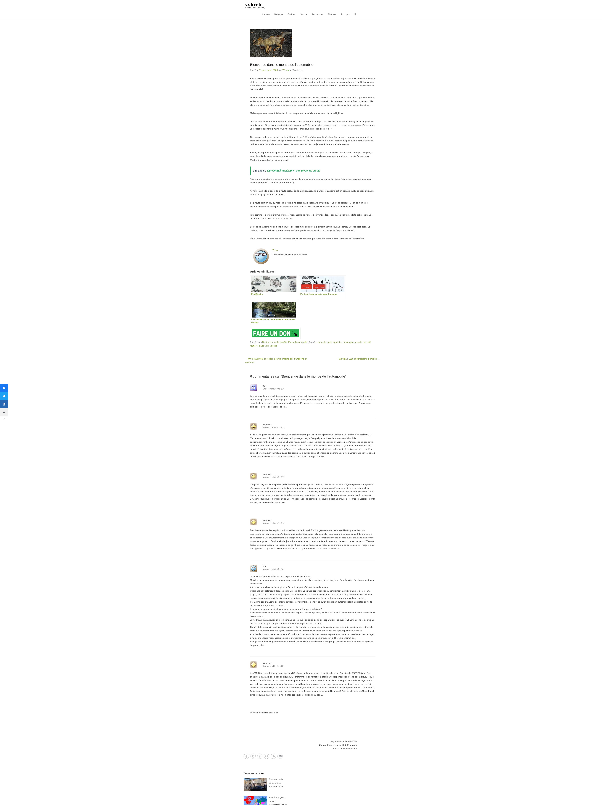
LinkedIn (259, 756)
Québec (292, 14)
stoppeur (267, 424)
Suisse (303, 14)
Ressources (317, 14)
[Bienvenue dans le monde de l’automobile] (312, 43)
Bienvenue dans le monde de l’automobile (281, 65)
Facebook (246, 756)
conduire (337, 342)
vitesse (273, 345)
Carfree (266, 14)
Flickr (266, 756)
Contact (280, 756)
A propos (345, 14)
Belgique (278, 14)
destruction (348, 342)
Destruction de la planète (274, 342)
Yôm (284, 70)
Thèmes (332, 14)
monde (358, 342)
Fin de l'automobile (297, 342)
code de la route (324, 342)
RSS (273, 756)
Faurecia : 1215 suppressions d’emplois (359, 358)
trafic (261, 345)
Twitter (253, 756)
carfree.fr (253, 4)
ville (267, 345)
